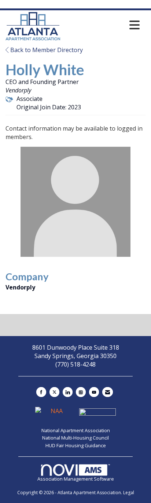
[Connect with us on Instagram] (81, 392)
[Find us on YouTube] (94, 392)
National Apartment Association (75, 430)
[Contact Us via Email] (107, 392)
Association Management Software (75, 478)
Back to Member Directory (46, 50)
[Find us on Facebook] (41, 392)
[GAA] (97, 414)
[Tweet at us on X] (54, 392)
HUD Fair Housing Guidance (75, 445)
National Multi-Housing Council (75, 437)
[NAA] (54, 414)
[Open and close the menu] (102, 25)
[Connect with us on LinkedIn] (68, 392)
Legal (128, 492)
